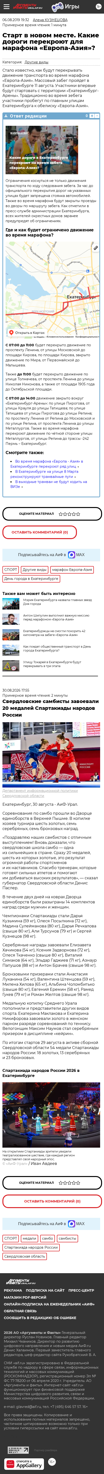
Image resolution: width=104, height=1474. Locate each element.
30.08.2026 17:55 (15, 690)
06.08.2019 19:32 (15, 20)
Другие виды (36, 62)
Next (94, 1110)
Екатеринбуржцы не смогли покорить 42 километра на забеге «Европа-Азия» (54, 633)
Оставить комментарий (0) (40, 532)
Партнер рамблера (45, 1450)
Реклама (13, 1290)
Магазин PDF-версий (25, 1297)
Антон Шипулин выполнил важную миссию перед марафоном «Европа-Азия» (56, 617)
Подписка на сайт (45, 1290)
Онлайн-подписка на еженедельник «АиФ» (49, 1304)
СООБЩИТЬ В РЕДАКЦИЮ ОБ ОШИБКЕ (40, 1318)
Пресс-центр (81, 1290)
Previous (7, 1110)
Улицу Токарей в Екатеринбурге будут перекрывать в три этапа (52, 664)
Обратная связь (20, 1311)
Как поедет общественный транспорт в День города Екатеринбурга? (57, 648)
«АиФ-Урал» (17, 1163)
